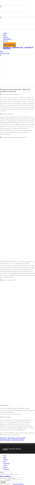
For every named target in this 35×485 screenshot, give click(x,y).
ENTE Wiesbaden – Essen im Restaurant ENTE (12, 440)
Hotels (5, 465)
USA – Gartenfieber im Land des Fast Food (12, 438)
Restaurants (6, 463)
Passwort (2, 480)
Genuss (5, 467)
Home (5, 455)
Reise (4, 461)
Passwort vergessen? (18, 484)
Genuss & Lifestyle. (9, 45)
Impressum (6, 48)
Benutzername (4, 478)
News (4, 457)
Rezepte (5, 459)
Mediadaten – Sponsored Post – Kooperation (18, 47)
